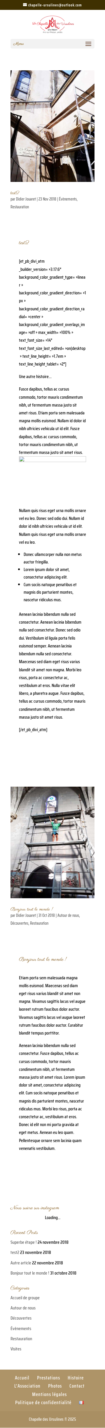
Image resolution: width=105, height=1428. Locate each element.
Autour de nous (68, 915)
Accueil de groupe (25, 1297)
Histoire (76, 1378)
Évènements (68, 199)
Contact (77, 1386)
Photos (55, 1386)
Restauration (19, 207)
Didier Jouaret (26, 199)
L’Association (27, 1386)
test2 (14, 193)
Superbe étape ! (23, 1242)
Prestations (48, 1378)
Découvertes (19, 923)
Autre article (20, 1262)
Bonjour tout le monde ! (31, 909)
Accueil (22, 1378)
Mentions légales (49, 1394)
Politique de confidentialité (43, 1402)
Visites (15, 1348)
